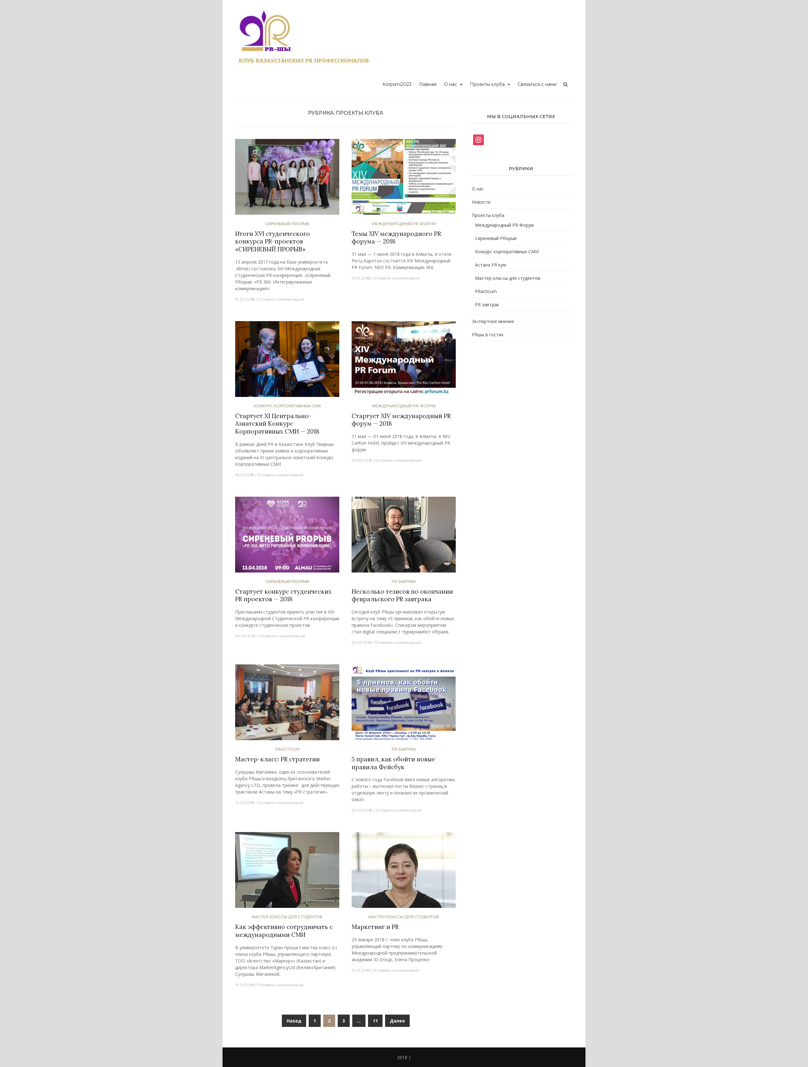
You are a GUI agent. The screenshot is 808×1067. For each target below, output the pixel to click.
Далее (397, 1021)
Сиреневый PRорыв (287, 223)
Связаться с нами (537, 84)
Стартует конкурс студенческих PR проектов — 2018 (283, 595)
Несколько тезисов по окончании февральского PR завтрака (402, 595)
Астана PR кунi (490, 265)
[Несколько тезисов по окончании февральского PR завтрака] (404, 537)
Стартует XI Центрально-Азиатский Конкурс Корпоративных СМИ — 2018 (277, 423)
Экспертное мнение (493, 321)
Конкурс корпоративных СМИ (287, 406)
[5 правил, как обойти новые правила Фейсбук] (404, 705)
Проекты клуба (487, 84)
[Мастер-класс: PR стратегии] (287, 705)
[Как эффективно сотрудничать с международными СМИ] (287, 873)
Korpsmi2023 (397, 84)
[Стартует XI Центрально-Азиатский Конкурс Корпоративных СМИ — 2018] (287, 361)
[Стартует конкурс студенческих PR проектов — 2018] (287, 537)
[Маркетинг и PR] (404, 873)
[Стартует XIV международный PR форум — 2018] (404, 361)
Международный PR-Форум (404, 223)
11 (375, 1021)
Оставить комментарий (281, 299)
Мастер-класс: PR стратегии (277, 759)
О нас (450, 84)
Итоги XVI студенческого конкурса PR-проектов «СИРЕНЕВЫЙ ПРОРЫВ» (272, 241)
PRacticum (287, 749)
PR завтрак (404, 581)
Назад (294, 1021)
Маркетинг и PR (375, 927)
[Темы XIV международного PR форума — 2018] (404, 179)
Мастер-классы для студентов (287, 916)
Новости (481, 202)
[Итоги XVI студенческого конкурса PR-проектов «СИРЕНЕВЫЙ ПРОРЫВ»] (287, 179)
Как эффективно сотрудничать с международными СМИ (284, 930)
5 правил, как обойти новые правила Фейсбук (393, 763)
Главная (428, 84)
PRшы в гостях (487, 335)
